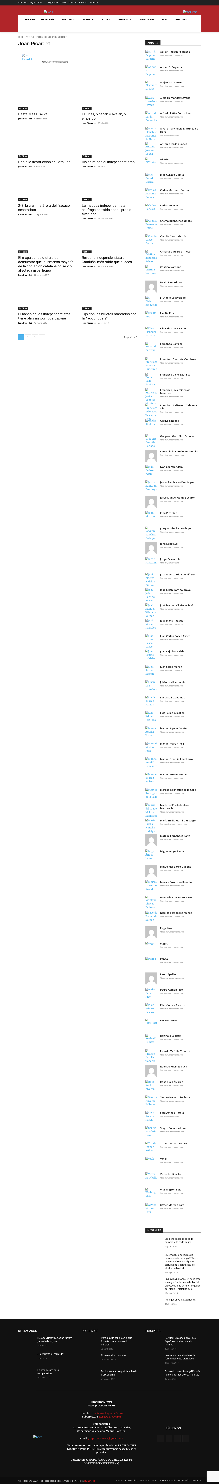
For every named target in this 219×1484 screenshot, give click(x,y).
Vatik (163, 1158)
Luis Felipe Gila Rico (172, 712)
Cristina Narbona (170, 267)
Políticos (23, 108)
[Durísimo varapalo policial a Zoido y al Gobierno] (90, 1375)
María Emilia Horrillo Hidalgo (178, 820)
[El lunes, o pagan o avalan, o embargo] (109, 96)
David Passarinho (171, 282)
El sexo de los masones (113, 1355)
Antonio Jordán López (173, 144)
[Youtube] (198, 3)
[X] (193, 3)
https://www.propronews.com (172, 86)
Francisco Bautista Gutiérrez (178, 359)
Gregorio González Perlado (177, 436)
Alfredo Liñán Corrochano (176, 113)
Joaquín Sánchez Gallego (175, 528)
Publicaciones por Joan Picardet (51, 36)
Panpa (164, 959)
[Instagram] (187, 3)
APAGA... (165, 159)
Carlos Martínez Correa (174, 190)
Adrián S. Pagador (171, 67)
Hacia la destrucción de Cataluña (44, 162)
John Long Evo (169, 543)
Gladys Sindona (169, 420)
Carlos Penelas (169, 205)
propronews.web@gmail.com (105, 1438)
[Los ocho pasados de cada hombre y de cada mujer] (153, 1243)
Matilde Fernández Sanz (175, 836)
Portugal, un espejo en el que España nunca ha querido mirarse (116, 1341)
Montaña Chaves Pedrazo (176, 897)
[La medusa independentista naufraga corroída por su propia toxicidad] (109, 187)
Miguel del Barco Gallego (175, 866)
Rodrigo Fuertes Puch (173, 1066)
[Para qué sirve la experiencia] (153, 1304)
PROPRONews (168, 1020)
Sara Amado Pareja (172, 1112)
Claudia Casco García (173, 236)
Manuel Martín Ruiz (172, 743)
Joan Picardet (25, 118)
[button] (26, 28)
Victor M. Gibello (170, 1174)
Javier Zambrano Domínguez (178, 482)
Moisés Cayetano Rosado (176, 882)
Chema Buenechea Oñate (176, 220)
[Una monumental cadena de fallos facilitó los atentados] (153, 1359)
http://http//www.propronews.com (173, 824)
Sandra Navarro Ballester (175, 1097)
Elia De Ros (167, 313)
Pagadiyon (166, 928)
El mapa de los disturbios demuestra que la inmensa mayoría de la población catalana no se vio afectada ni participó (46, 264)
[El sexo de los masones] (90, 1359)
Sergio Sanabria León (173, 1128)
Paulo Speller (168, 974)
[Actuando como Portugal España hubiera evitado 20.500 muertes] (153, 1375)
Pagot (164, 943)
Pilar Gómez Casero (172, 1005)
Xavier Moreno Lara (172, 1205)
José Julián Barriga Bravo (175, 589)
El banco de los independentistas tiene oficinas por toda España (44, 316)
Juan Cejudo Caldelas (173, 651)
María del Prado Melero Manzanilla (174, 807)
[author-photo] (32, 62)
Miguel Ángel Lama (172, 851)
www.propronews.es (101, 1405)
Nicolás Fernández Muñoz (176, 912)
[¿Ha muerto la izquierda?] (26, 1358)
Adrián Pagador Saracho (175, 51)
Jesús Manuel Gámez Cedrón (177, 497)
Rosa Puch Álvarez (171, 1082)
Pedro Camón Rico (171, 989)
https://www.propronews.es (171, 55)
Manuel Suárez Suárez (173, 774)
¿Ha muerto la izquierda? (50, 1354)
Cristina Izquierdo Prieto (175, 251)
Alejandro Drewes (171, 82)
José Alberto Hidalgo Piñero (177, 574)
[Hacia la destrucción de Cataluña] (46, 144)
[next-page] (42, 337)
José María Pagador (172, 620)
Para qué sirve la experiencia (180, 1299)
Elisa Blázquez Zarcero (174, 328)
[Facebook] (182, 3)
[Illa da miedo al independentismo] (109, 144)
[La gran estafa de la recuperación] (26, 1374)
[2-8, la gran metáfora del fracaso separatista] (46, 187)
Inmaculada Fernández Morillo (179, 451)
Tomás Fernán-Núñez (173, 1143)
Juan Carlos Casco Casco (175, 636)
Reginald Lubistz (170, 1035)
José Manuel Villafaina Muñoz (178, 605)
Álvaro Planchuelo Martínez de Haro (179, 130)
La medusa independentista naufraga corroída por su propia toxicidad (106, 209)
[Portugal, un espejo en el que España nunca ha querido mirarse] (90, 1342)
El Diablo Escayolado (173, 297)
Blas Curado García (172, 174)
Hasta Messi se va (32, 114)
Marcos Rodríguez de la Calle (178, 789)
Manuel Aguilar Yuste (173, 728)
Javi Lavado (89, 1480)
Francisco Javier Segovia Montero (175, 391)
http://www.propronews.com (55, 62)
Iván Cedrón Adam (171, 466)
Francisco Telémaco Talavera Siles (178, 407)
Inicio (20, 36)
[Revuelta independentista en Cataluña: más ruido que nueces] (109, 239)
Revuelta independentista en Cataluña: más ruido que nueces (107, 260)
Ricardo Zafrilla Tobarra (175, 1051)
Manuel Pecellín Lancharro (176, 759)
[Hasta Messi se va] (46, 96)
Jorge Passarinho (170, 559)
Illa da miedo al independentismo (108, 162)
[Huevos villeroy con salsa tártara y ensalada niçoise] (26, 1342)
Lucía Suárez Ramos (172, 697)
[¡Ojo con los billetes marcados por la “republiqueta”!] (109, 296)
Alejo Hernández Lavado (175, 97)
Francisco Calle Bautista (175, 374)
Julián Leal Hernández (173, 682)
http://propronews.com (169, 135)
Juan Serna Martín (171, 666)
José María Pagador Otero (107, 1413)
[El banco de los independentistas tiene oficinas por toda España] (46, 296)
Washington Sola (170, 1189)
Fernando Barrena (171, 343)
